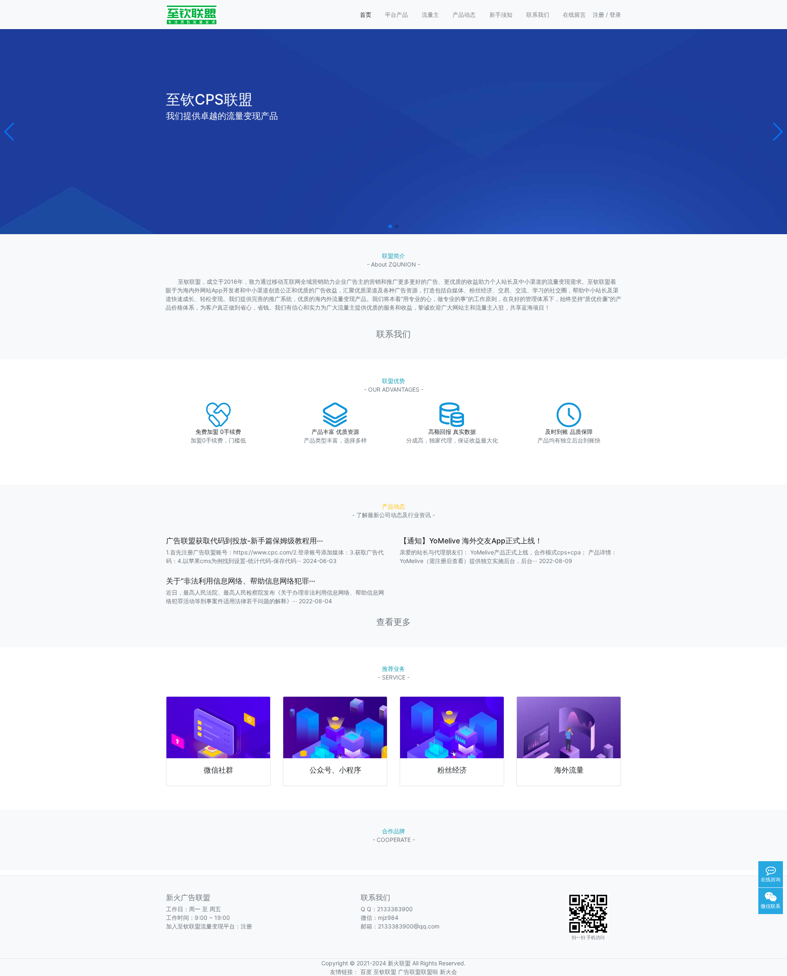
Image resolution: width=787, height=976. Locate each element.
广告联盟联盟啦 (418, 971)
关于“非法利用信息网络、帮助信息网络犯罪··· (240, 581)
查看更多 (393, 622)
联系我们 (537, 14)
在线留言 (574, 14)
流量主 (430, 14)
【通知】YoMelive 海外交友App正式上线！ (471, 540)
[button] (9, 132)
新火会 (448, 971)
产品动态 (464, 14)
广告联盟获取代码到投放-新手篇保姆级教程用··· (244, 540)
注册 (598, 14)
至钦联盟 (384, 971)
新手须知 (500, 14)
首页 (365, 14)
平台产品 (396, 14)
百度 (366, 971)
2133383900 (395, 908)
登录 (615, 14)
